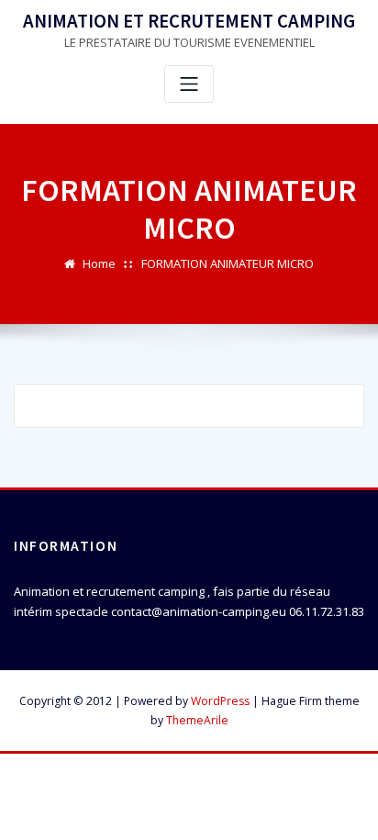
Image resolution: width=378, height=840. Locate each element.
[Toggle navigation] (189, 84)
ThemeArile (197, 720)
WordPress (220, 701)
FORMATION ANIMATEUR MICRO (227, 263)
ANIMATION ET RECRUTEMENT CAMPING (189, 21)
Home (99, 263)
